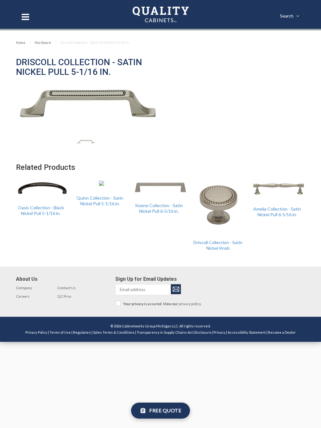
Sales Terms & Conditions (113, 332)
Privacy (219, 332)
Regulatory (82, 332)
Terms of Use (60, 332)
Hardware (43, 42)
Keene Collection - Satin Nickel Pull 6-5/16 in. (159, 208)
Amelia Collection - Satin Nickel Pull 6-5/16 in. (277, 211)
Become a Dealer (282, 332)
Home (20, 42)
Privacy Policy (36, 332)
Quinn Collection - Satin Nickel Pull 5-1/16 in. (99, 200)
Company (24, 287)
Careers (23, 296)
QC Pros (64, 296)
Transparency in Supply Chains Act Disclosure (174, 332)
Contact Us (66, 287)
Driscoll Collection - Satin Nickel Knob (217, 245)
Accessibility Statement (247, 332)
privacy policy (190, 303)
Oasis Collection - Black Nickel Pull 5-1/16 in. (41, 210)
